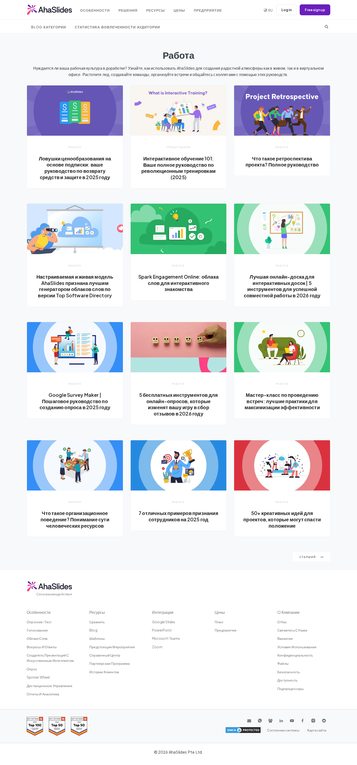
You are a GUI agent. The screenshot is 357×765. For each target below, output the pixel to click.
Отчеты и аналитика (43, 694)
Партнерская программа (109, 663)
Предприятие (208, 10)
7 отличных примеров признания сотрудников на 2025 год (178, 516)
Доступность (287, 680)
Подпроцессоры (290, 688)
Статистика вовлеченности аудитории (117, 27)
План (219, 622)
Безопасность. (289, 672)
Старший (308, 556)
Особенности (95, 10)
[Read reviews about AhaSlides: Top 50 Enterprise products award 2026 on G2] (79, 726)
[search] (326, 26)
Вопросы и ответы (42, 647)
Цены (179, 10)
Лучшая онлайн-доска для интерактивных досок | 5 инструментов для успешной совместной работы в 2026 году (282, 286)
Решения (128, 10)
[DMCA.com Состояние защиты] (243, 730)
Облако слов (37, 638)
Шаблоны (97, 638)
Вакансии (285, 638)
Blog (93, 630)
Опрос (32, 669)
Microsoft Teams (166, 638)
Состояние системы (283, 730)
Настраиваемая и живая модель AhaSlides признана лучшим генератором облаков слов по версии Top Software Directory (74, 286)
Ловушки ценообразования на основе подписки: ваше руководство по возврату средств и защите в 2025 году (75, 168)
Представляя (178, 147)
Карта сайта (316, 730)
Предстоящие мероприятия (112, 647)
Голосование (37, 630)
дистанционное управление (49, 685)
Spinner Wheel (38, 677)
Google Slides (163, 622)
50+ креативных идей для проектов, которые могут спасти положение (282, 519)
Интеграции (162, 612)
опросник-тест (39, 622)
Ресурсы (155, 10)
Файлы (283, 663)
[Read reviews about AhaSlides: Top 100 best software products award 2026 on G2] (35, 726)
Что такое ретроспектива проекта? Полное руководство (282, 162)
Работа (74, 147)
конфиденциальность (295, 655)
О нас (282, 622)
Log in (286, 10)
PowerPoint (162, 630)
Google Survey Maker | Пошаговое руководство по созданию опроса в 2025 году (75, 401)
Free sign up (315, 10)
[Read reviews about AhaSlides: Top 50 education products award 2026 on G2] (57, 726)
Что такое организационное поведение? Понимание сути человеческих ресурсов (75, 519)
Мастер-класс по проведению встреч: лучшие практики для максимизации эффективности (282, 401)
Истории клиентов (104, 672)
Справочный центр (104, 655)
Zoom (157, 647)
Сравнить (97, 622)
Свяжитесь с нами (292, 630)
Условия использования (296, 647)
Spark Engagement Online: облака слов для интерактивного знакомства (178, 283)
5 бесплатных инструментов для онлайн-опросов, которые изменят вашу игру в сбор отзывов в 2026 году (178, 404)
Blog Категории (48, 27)
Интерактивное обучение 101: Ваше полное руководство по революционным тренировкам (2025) (178, 168)
